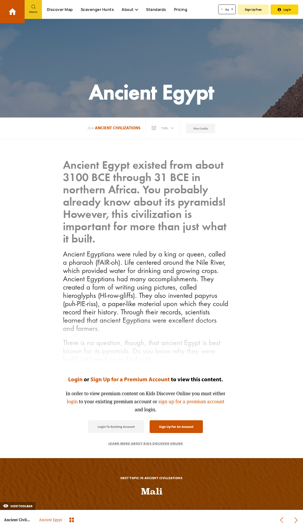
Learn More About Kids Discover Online (145, 443)
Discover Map (60, 9)
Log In (287, 10)
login (72, 401)
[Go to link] (12, 11)
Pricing (180, 9)
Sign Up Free (253, 10)
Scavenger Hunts (97, 9)
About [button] (128, 9)
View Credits (200, 128)
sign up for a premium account (191, 401)
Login (75, 379)
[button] (163, 128)
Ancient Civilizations (118, 127)
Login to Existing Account (116, 427)
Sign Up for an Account (176, 427)
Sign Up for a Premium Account (130, 379)
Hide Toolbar (21, 506)
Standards (156, 9)
